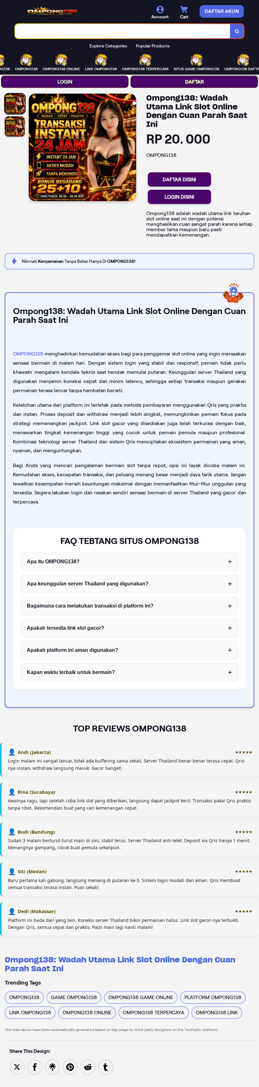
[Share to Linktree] (52, 1066)
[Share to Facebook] (34, 1066)
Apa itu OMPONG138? (53, 561)
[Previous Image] (34, 148)
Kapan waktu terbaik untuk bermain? (71, 672)
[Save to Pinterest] (70, 1066)
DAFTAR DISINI (179, 179)
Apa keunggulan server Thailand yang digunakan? (87, 583)
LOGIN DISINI (179, 197)
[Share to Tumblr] (105, 1066)
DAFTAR (194, 81)
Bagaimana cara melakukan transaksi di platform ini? (90, 605)
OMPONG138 (28, 353)
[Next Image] (131, 148)
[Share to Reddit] (87, 1066)
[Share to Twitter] (17, 1066)
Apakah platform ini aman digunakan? (72, 650)
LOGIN (64, 81)
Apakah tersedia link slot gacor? (65, 628)
